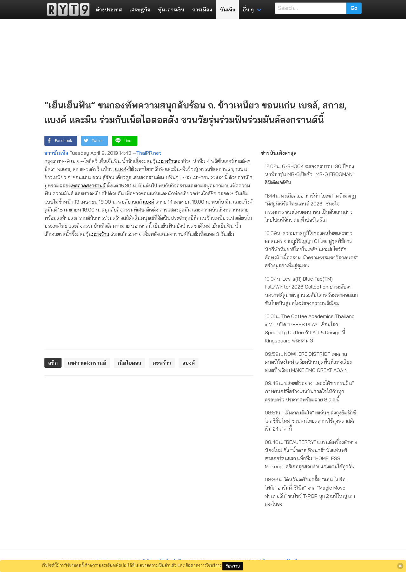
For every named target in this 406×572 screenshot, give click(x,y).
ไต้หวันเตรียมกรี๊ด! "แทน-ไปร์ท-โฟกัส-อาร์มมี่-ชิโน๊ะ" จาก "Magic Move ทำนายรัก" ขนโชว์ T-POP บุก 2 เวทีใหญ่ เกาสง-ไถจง (310, 491)
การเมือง (202, 9)
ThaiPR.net (148, 153)
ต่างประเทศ (109, 9)
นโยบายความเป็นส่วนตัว (155, 565)
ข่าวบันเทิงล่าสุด (279, 153)
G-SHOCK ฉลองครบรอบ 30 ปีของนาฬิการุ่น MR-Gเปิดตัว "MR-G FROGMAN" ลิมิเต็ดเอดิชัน (309, 174)
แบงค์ (120, 169)
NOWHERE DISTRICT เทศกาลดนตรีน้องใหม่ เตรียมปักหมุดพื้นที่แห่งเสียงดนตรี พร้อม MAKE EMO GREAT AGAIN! (308, 362)
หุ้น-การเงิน (171, 9)
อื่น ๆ (248, 9)
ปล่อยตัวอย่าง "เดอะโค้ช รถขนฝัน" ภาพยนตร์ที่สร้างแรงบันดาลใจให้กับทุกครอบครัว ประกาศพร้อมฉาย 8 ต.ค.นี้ (309, 391)
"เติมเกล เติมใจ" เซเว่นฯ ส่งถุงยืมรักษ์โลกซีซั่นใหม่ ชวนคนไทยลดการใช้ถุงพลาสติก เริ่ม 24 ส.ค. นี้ (311, 420)
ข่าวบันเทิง (56, 153)
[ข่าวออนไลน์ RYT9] (66, 9)
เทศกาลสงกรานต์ (88, 185)
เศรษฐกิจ (139, 9)
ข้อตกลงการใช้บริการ (203, 565)
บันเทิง (227, 9)
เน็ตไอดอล (129, 363)
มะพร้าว (167, 161)
